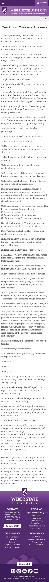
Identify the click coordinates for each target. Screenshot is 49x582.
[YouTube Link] (36, 571)
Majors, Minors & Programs (37, 512)
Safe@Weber (37, 537)
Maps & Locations (12, 547)
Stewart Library (37, 520)
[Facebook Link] (13, 571)
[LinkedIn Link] (24, 571)
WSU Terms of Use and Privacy (24, 576)
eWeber (43, 2)
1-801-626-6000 (12, 517)
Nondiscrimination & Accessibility (36, 540)
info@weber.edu (12, 520)
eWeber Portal (36, 528)
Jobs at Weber (37, 523)
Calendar (12, 539)
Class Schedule (12, 537)
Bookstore (37, 518)
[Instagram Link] (18, 571)
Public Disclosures (36, 545)
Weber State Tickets (37, 526)
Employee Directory (12, 545)
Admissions (36, 515)
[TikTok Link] (30, 571)
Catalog (12, 542)
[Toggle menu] (3, 2)
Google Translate (39, 578)
